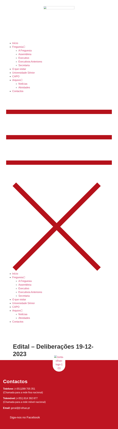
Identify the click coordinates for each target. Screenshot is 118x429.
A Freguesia (25, 50)
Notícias (22, 83)
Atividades (24, 87)
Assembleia (24, 54)
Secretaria (24, 65)
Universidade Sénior (23, 72)
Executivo (23, 58)
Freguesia (17, 47)
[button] (59, 182)
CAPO (15, 76)
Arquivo (16, 80)
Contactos (17, 91)
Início (15, 43)
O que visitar (19, 69)
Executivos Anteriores (30, 61)
